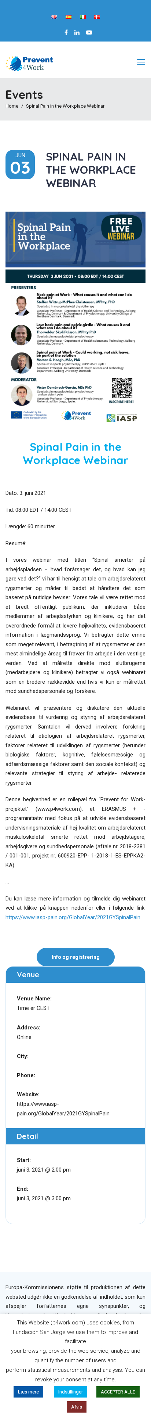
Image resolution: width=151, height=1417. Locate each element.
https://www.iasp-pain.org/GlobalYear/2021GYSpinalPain (72, 917)
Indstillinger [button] (70, 1392)
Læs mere (28, 1392)
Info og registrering (76, 957)
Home (11, 106)
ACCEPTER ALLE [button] (118, 1392)
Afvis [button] (76, 1407)
